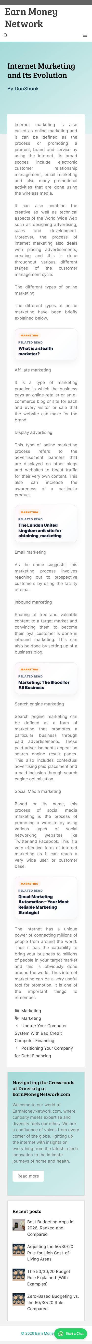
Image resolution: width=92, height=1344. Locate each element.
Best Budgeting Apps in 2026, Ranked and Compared (50, 1228)
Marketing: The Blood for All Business (43, 685)
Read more (28, 1176)
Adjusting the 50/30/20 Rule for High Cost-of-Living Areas (50, 1252)
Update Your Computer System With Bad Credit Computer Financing (41, 1033)
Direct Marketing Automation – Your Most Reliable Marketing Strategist (43, 904)
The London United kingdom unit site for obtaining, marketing (40, 530)
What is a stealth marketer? (35, 351)
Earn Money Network (31, 17)
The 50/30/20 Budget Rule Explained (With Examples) (48, 1277)
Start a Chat (74, 1333)
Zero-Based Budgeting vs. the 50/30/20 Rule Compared (53, 1302)
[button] (5, 35)
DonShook (27, 89)
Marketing (31, 1010)
